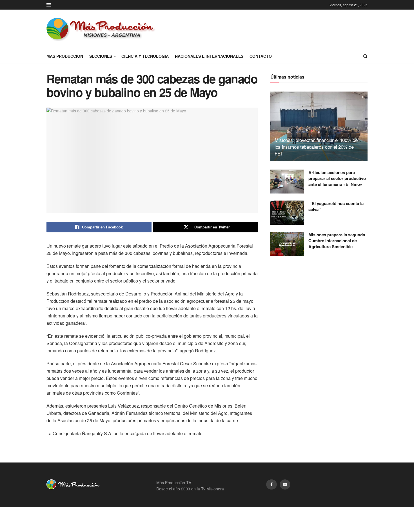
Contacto (261, 56)
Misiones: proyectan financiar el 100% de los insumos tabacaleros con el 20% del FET (316, 146)
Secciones (100, 56)
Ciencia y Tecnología (145, 56)
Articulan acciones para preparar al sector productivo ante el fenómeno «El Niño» (337, 178)
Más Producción (64, 56)
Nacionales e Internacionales (209, 56)
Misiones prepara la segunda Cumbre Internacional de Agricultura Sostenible (336, 241)
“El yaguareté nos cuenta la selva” (336, 206)
